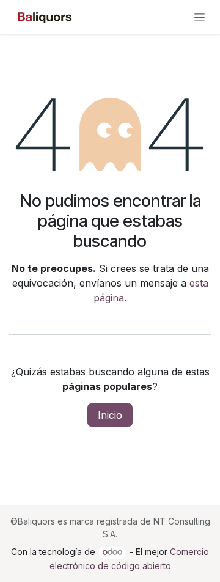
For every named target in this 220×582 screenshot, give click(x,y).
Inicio (110, 415)
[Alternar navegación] (199, 17)
